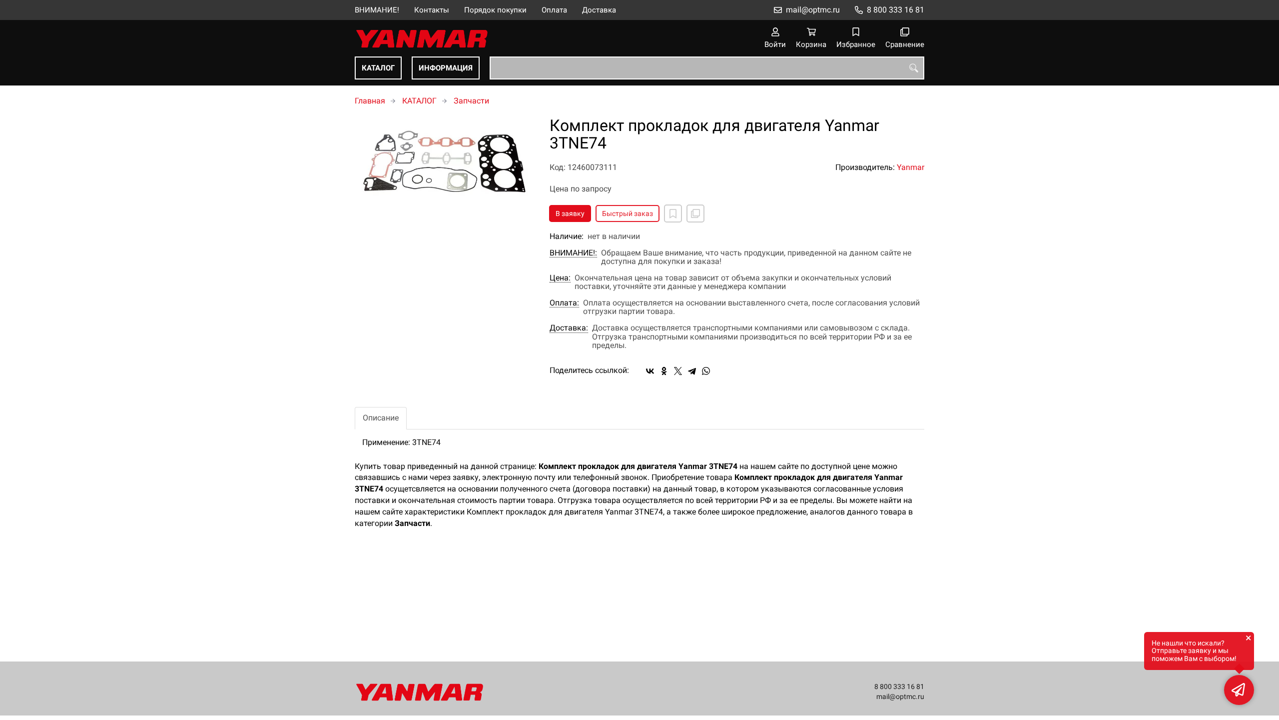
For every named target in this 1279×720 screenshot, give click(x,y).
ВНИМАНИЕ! (377, 10)
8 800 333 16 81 (895, 9)
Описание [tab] (381, 417)
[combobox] (707, 68)
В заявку (570, 214)
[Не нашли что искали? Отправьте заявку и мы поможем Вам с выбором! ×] (1239, 690)
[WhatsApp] (706, 371)
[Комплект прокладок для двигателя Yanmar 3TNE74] (445, 162)
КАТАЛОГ (378, 68)
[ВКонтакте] (650, 371)
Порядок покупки (495, 10)
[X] (678, 371)
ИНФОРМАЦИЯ (446, 68)
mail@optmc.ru (813, 9)
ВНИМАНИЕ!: (573, 253)
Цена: (560, 278)
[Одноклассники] (664, 371)
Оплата (554, 10)
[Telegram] (692, 371)
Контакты (431, 10)
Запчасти (471, 101)
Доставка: (569, 328)
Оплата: (564, 303)
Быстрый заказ (627, 214)
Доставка (599, 10)
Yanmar (910, 167)
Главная (370, 101)
